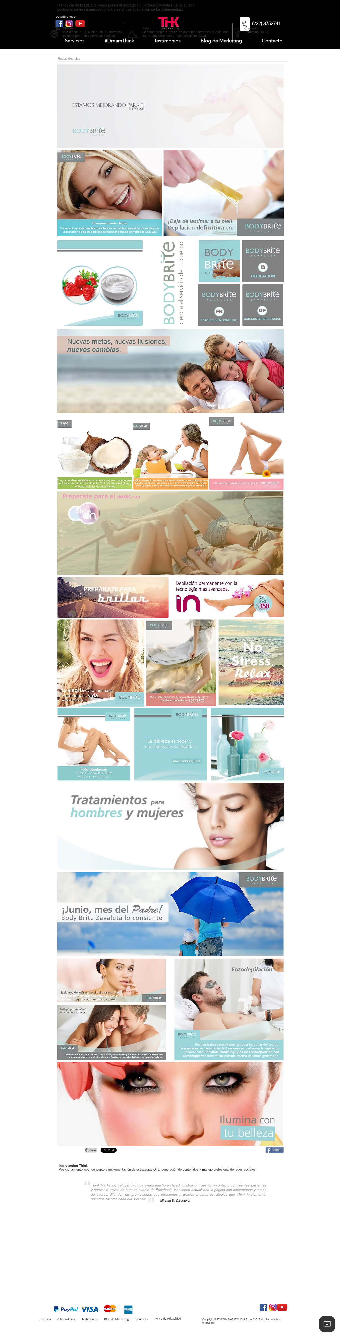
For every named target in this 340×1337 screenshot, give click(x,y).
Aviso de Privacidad (168, 1318)
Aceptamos (43, 1301)
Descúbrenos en (66, 16)
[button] (68, 41)
